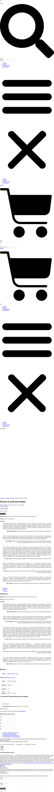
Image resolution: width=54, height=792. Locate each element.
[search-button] (15, 247)
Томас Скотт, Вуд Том (12, 673)
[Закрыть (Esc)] (4, 790)
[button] (27, 123)
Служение (7, 498)
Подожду (3, 513)
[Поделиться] (3, 790)
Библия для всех (11, 677)
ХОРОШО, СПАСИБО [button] (30, 744)
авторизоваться (22, 711)
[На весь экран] (2, 790)
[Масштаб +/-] (0, 790)
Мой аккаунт (6, 67)
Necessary (3, 766)
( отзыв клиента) (4, 506)
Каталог (5, 64)
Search (1, 3)
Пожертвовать (6, 65)
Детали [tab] (4, 589)
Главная (5, 63)
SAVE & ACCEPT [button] (4, 773)
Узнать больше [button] (19, 744)
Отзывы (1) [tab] (5, 590)
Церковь (12, 498)
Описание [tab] (5, 588)
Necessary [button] (2, 765)
